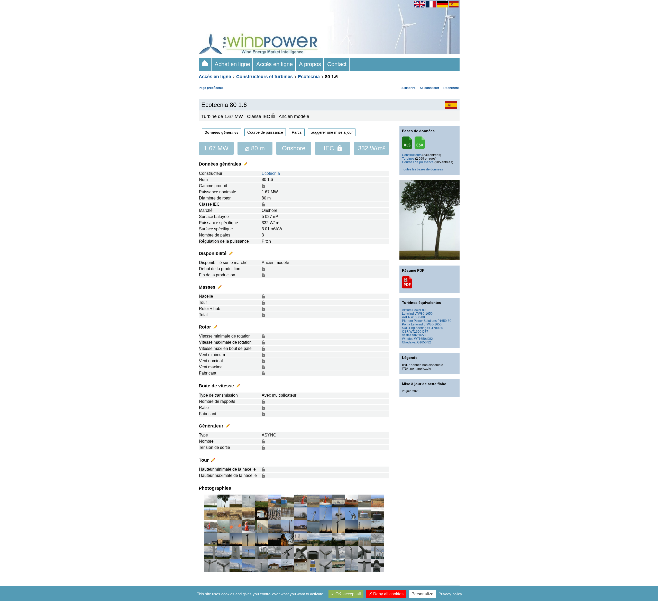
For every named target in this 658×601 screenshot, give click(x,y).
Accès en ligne (274, 64)
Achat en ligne (232, 64)
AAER (406, 317)
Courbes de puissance (418, 162)
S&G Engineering (414, 328)
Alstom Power (411, 310)
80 (424, 310)
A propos (310, 64)
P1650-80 (444, 321)
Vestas (406, 335)
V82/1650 (419, 335)
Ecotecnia (309, 76)
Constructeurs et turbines (264, 76)
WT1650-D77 (418, 331)
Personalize (422, 594)
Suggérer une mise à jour (331, 132)
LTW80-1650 (424, 313)
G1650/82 (424, 342)
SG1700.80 (435, 328)
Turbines (408, 158)
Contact (337, 64)
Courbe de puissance (265, 132)
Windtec (407, 339)
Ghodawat (409, 342)
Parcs (297, 132)
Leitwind (408, 313)
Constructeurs (412, 155)
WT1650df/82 (423, 339)
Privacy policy (450, 594)
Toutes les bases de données (422, 169)
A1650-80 (418, 317)
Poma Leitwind (412, 324)
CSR (405, 331)
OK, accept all (347, 594)
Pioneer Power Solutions (419, 321)
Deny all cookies (388, 594)
